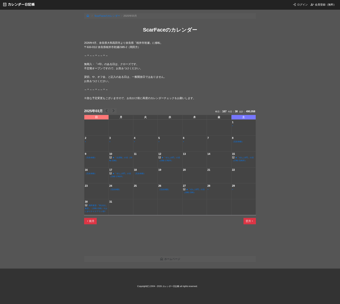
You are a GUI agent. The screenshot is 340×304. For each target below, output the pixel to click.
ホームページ (170, 259)
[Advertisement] (148, 242)
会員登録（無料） (323, 4)
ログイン (300, 4)
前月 (90, 221)
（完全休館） (238, 141)
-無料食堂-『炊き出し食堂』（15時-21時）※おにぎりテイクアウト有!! (96, 208)
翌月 (250, 221)
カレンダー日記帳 (19, 4)
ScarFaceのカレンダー (107, 16)
